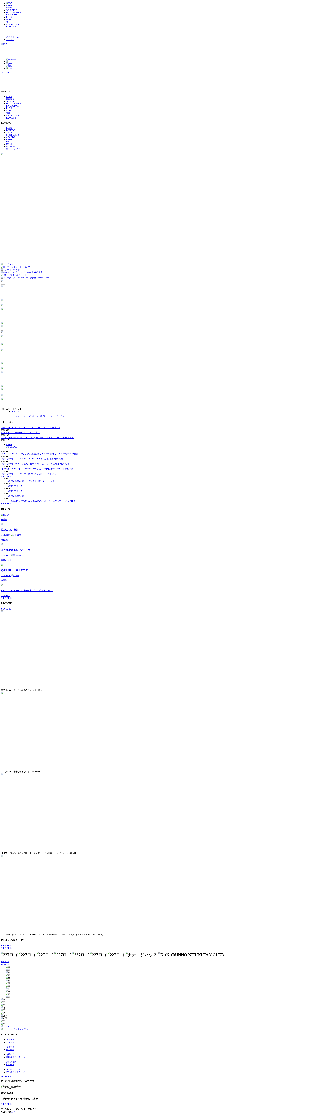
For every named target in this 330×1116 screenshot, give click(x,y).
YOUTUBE (6, 609)
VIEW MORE (7, 476)
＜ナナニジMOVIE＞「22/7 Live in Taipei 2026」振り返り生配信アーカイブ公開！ (38, 501)
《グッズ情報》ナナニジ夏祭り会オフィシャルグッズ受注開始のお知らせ (35, 464)
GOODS (10, 19)
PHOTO (9, 142)
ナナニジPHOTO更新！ (12, 486)
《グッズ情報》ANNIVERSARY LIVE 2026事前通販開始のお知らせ (32, 459)
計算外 (9, 22)
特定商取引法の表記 (15, 1072)
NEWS (9, 5)
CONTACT (6, 72)
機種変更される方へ (15, 1057)
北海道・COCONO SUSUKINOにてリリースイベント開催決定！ (30, 427)
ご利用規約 (11, 1062)
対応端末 (10, 1064)
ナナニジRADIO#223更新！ (13, 496)
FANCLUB (11, 27)
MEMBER (10, 8)
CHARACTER (12, 24)
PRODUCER (6, 1077)
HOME (9, 128)
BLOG (9, 17)
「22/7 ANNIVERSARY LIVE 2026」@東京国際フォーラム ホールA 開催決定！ (37, 438)
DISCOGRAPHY (13, 12)
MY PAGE (10, 146)
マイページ (11, 1039)
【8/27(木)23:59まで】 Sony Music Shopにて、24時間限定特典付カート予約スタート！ (40, 469)
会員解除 (10, 1050)
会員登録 (5, 962)
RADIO (9, 139)
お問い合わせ (12, 1054)
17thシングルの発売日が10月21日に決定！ (20, 432)
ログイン (10, 39)
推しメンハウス (13, 149)
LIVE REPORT (12, 15)
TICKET (10, 132)
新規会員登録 (12, 37)
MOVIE (9, 144)
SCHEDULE (11, 10)
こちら (14, 1112)
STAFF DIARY (12, 135)
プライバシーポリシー (16, 1069)
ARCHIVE (11, 137)
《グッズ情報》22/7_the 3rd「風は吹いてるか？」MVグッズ (28, 474)
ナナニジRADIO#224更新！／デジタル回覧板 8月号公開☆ (28, 481)
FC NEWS (10, 130)
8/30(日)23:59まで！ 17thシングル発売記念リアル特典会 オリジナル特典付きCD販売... (40, 454)
